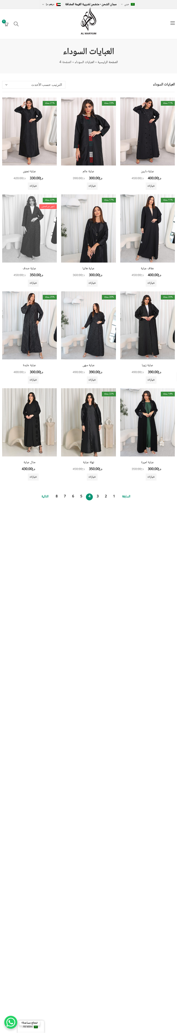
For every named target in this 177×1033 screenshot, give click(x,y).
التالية (45, 496)
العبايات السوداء (84, 62)
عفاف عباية (147, 268)
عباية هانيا (88, 268)
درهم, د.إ (50, 4)
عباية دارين (147, 171)
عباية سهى (88, 365)
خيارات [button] (151, 186)
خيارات (33, 283)
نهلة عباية (88, 462)
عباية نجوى (29, 171)
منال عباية (29, 462)
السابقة (126, 496)
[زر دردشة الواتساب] (10, 1022)
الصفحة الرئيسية (108, 62)
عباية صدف (29, 268)
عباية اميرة (147, 462)
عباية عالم (88, 171)
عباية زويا (147, 365)
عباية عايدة (29, 365)
